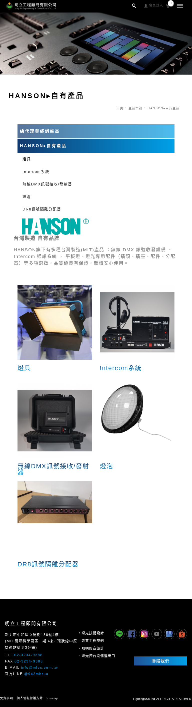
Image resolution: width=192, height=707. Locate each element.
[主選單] (180, 6)
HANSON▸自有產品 (164, 108)
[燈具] (55, 322)
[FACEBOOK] (132, 634)
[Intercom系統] (137, 322)
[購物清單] (168, 6)
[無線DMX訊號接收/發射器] (55, 420)
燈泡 (26, 196)
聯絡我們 (161, 660)
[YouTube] (157, 634)
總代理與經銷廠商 (40, 131)
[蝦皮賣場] (182, 634)
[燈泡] (137, 411)
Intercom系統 (36, 171)
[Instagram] (144, 634)
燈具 (26, 159)
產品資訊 (135, 108)
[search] (134, 6)
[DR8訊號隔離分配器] (55, 502)
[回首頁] (31, 6)
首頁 (120, 108)
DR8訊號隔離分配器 (41, 209)
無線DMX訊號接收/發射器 (47, 184)
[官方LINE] (119, 634)
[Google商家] (169, 634)
